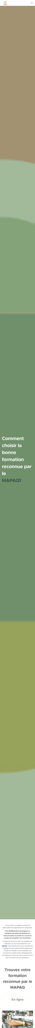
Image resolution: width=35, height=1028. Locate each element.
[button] (32, 3)
